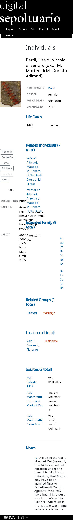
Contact (43, 29)
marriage (49, 313)
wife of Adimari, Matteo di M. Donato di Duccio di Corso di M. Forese (34, 171)
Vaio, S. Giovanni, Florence (33, 345)
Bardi (51, 88)
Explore (10, 29)
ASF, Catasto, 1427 (32, 382)
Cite (33, 29)
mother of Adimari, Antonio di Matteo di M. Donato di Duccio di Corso (34, 202)
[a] (36, 458)
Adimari (32, 313)
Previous (7, 173)
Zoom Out (8, 157)
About (55, 29)
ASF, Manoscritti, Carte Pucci (35, 420)
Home (9, 35)
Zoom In (7, 151)
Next (4, 179)
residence (51, 341)
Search (23, 29)
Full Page (7, 168)
